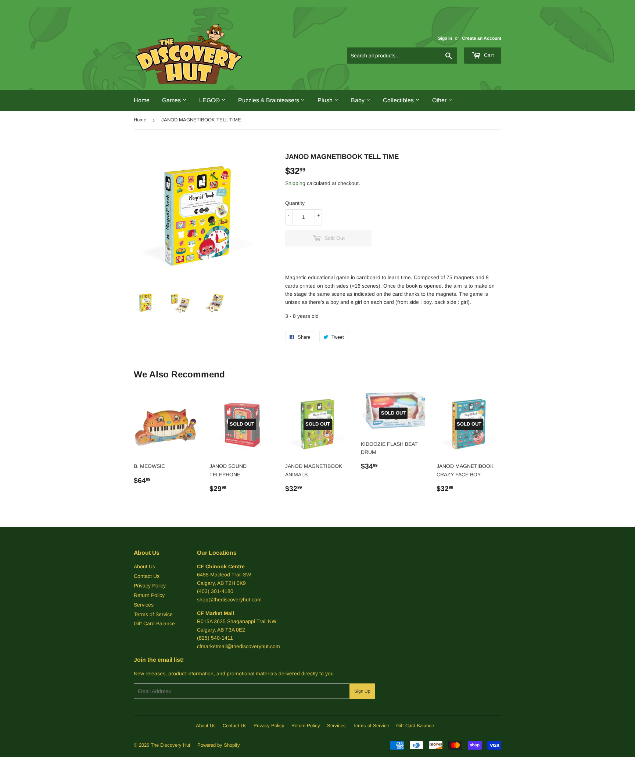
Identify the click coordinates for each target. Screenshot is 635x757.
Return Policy (149, 595)
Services (144, 605)
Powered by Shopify (218, 745)
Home (142, 100)
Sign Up (362, 691)
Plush (326, 100)
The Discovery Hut (170, 745)
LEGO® (210, 100)
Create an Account (481, 38)
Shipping (295, 183)
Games (172, 100)
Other (440, 100)
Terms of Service (153, 614)
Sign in (445, 38)
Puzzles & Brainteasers (269, 100)
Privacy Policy (150, 586)
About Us (144, 566)
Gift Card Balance (154, 623)
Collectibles (399, 100)
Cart (488, 55)
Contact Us (146, 576)
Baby (358, 100)
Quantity (295, 203)
